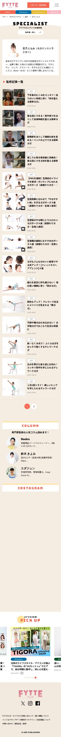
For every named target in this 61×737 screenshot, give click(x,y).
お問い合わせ (7, 723)
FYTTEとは (6, 716)
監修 (24, 723)
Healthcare (39, 12)
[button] (25, 678)
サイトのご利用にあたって (23, 716)
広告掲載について (43, 719)
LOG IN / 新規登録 (38, 5)
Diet (7, 12)
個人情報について (42, 716)
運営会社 (17, 723)
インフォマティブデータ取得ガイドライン (18, 719)
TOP (3, 17)
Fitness (23, 12)
